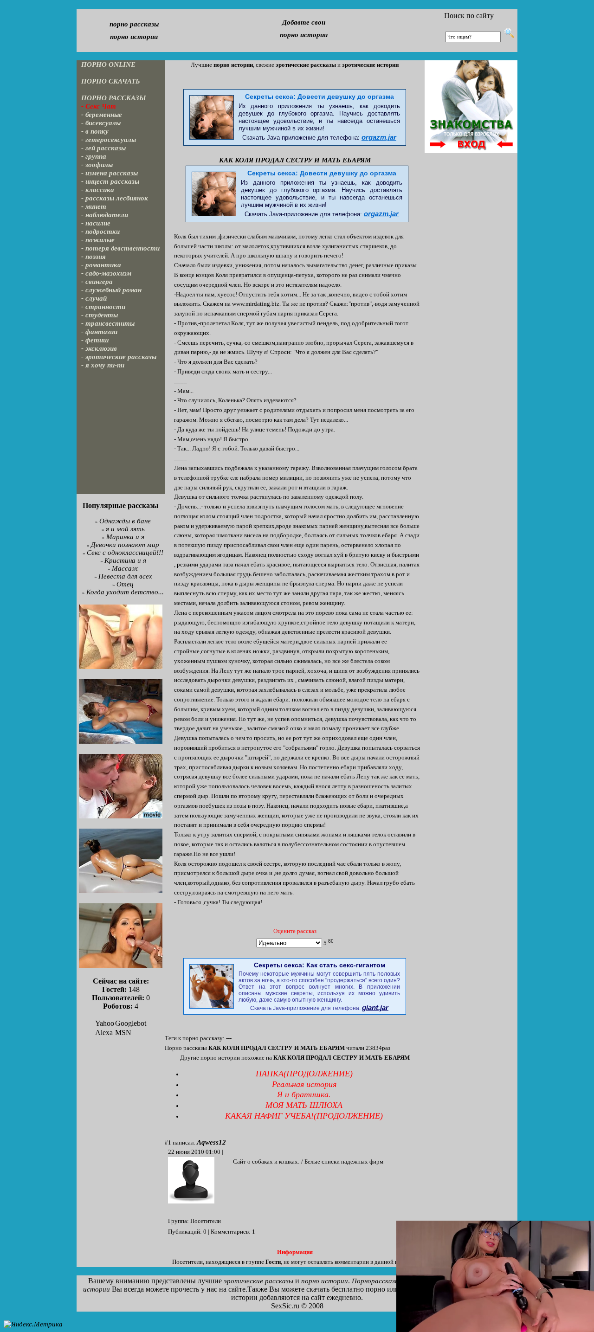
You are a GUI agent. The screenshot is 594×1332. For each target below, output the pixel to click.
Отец (125, 584)
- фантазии (99, 331)
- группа (93, 156)
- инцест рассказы (110, 181)
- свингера (97, 281)
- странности (103, 306)
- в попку (95, 131)
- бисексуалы (101, 123)
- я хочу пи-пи (102, 365)
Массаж (125, 568)
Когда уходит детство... (125, 592)
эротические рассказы (258, 1281)
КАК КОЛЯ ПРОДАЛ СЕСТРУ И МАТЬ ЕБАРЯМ (295, 160)
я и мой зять (125, 529)
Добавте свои (303, 22)
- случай (94, 298)
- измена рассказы (109, 173)
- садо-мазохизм (106, 273)
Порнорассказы (376, 1281)
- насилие (95, 223)
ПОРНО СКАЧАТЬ (110, 81)
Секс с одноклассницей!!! (125, 552)
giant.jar (375, 1007)
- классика (97, 189)
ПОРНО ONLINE (108, 64)
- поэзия (93, 256)
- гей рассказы (103, 148)
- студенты (99, 315)
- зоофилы (97, 164)
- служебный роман (111, 290)
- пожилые (98, 240)
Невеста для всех (125, 576)
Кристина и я (125, 560)
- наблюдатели (104, 215)
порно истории (134, 36)
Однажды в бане (125, 521)
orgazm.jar (379, 137)
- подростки (100, 231)
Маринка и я (125, 537)
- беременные (101, 114)
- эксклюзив (99, 348)
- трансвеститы (108, 323)
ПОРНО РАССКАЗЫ (113, 98)
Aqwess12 (211, 1142)
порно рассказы (134, 24)
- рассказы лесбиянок (114, 198)
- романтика (101, 265)
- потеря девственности (120, 248)
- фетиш (95, 340)
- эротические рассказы (118, 356)
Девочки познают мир (125, 544)
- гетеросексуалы (108, 139)
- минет (93, 206)
